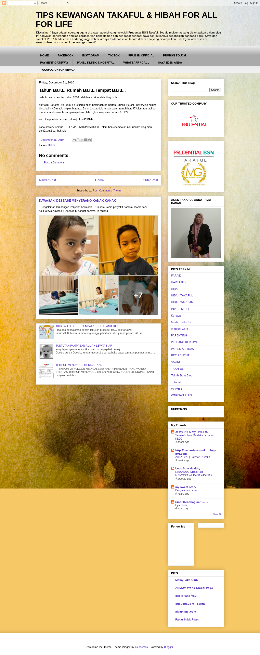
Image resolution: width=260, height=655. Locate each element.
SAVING (176, 362)
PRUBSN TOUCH (174, 55)
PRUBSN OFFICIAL (141, 55)
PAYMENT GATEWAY (54, 62)
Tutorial (176, 382)
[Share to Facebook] (86, 140)
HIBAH (175, 289)
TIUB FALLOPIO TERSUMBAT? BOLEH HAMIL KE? (87, 326)
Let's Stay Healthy (187, 468)
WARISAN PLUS (181, 395)
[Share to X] (82, 140)
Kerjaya (176, 315)
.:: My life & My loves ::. (191, 431)
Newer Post (47, 180)
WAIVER (176, 388)
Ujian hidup (181, 505)
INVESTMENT (180, 308)
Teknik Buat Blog (181, 375)
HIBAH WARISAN (182, 302)
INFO (51, 145)
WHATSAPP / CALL (136, 62)
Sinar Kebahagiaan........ (191, 502)
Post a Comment (54, 162)
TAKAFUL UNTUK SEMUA (57, 69)
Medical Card (179, 328)
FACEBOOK (65, 55)
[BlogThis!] (78, 140)
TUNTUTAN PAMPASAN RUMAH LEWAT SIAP (84, 345)
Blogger (168, 647)
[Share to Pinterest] (90, 140)
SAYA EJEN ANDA (170, 62)
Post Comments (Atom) (107, 190)
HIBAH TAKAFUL (182, 295)
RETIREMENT (180, 355)
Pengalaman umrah (186, 490)
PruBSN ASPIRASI (183, 348)
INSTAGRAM (90, 55)
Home (99, 180)
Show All (217, 514)
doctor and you (186, 595)
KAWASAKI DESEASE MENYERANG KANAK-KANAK (77, 200)
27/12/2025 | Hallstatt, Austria (192, 456)
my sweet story (185, 487)
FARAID (176, 275)
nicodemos (141, 647)
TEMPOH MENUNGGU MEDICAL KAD (79, 364)
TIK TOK (114, 55)
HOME (44, 55)
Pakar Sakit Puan (187, 619)
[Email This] (74, 140)
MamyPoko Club (186, 580)
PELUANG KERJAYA (184, 342)
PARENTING (179, 335)
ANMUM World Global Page (194, 587)
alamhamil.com (185, 611)
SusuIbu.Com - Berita (190, 603)
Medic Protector (181, 322)
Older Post (150, 180)
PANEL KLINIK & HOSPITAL (96, 62)
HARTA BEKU (179, 282)
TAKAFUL (177, 368)
